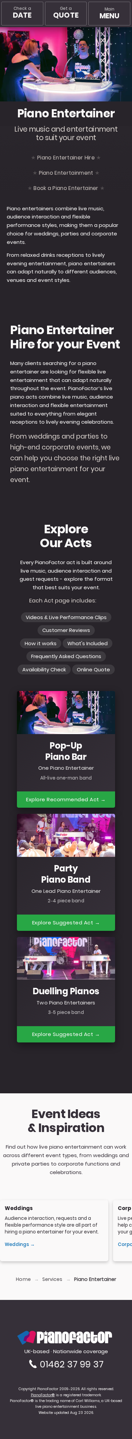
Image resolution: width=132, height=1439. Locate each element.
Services (52, 1279)
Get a (66, 12)
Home (23, 1279)
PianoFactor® (43, 1395)
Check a (22, 12)
